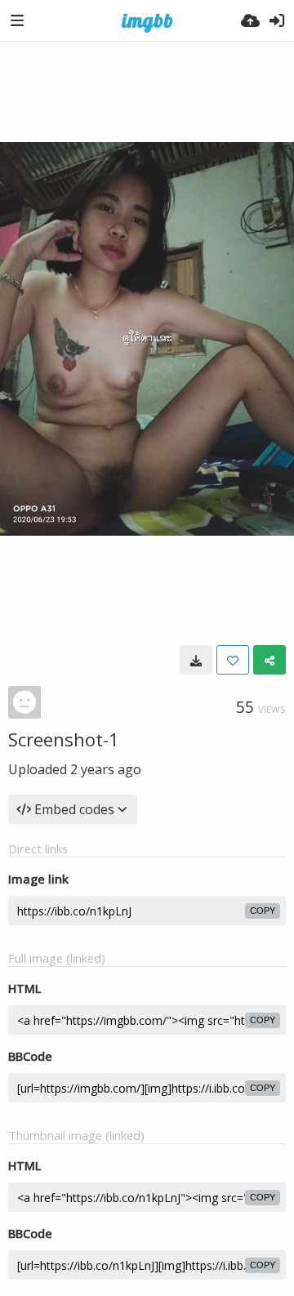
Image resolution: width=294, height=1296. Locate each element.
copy (262, 910)
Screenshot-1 (63, 739)
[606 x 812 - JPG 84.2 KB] (196, 660)
